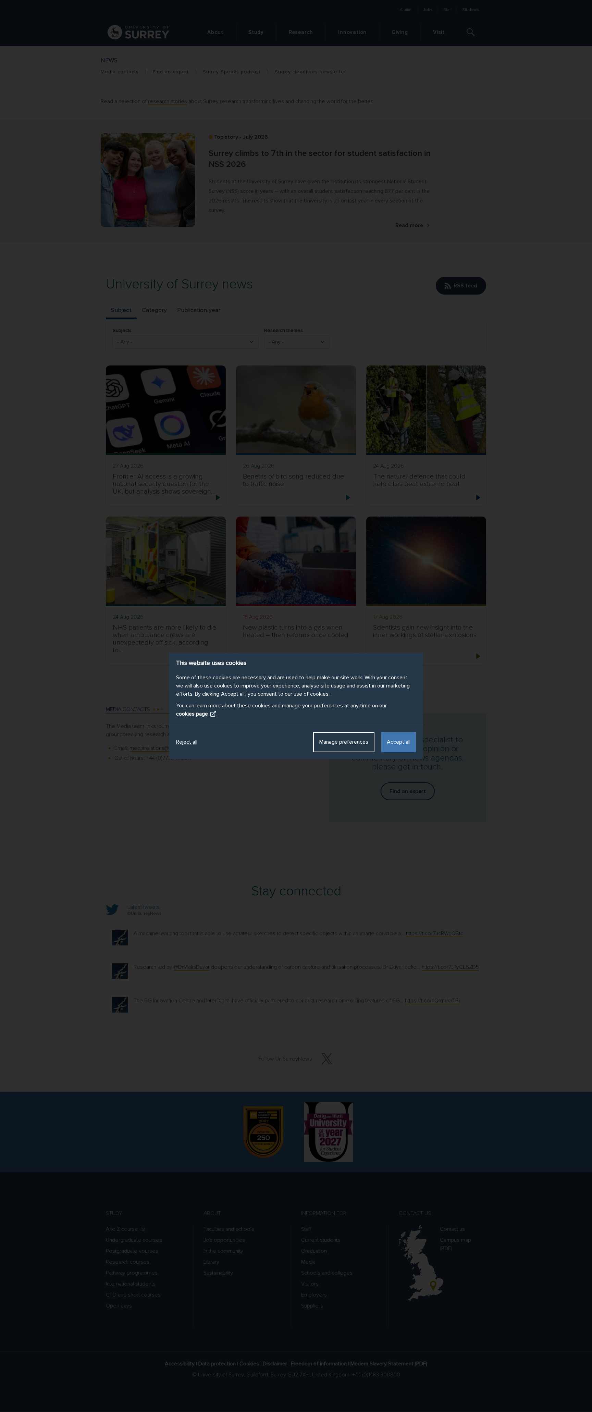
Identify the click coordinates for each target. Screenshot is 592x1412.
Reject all (186, 742)
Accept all (398, 742)
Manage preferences (343, 742)
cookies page (192, 713)
